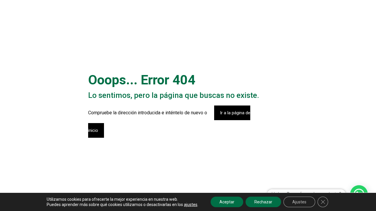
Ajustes (299, 202)
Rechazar (263, 202)
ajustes (190, 204)
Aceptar (226, 202)
